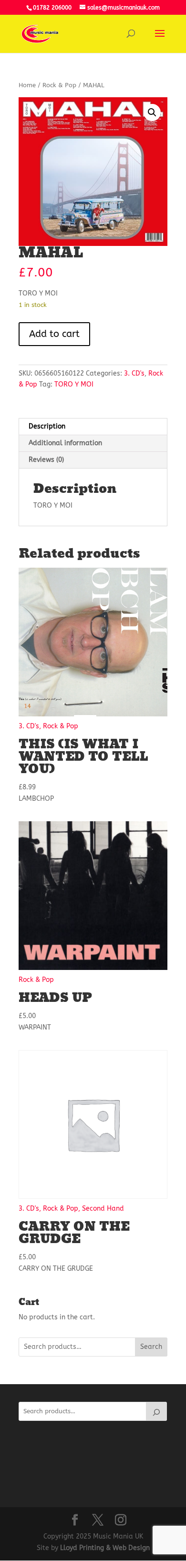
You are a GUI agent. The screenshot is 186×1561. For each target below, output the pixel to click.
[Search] (156, 1411)
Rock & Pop (59, 85)
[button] (152, 112)
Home (27, 85)
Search (151, 1347)
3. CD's (134, 373)
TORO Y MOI (73, 384)
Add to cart (54, 333)
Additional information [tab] (65, 443)
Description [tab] (47, 426)
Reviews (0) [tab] (46, 460)
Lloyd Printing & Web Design (105, 1548)
